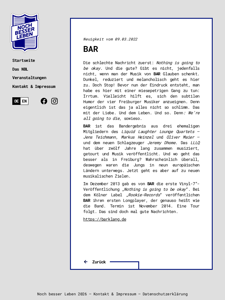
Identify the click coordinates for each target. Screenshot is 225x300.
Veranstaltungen (29, 77)
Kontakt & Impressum (33, 86)
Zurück (99, 262)
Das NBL (20, 69)
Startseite (23, 60)
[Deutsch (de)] (17, 101)
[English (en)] (24, 101)
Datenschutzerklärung (165, 294)
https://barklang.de (104, 219)
